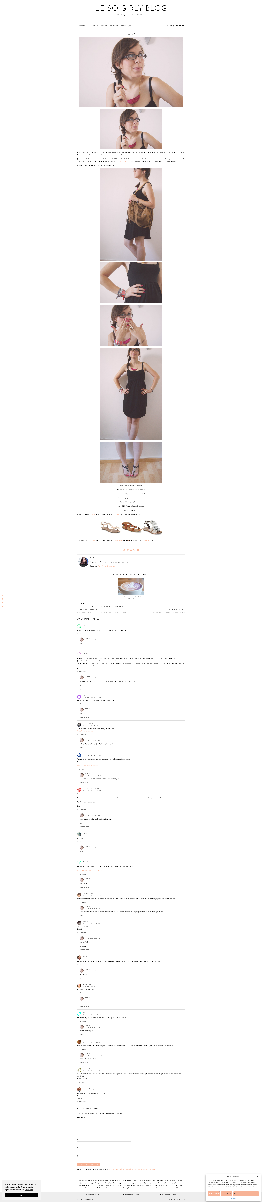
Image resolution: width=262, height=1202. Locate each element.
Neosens (146, 540)
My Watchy (141, 498)
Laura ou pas (88, 723)
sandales (117, 514)
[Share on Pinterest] (84, 603)
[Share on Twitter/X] (81, 603)
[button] (258, 1176)
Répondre (83, 634)
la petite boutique (106, 606)
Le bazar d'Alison (89, 754)
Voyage (104, 26)
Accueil (82, 22)
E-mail (79, 1148)
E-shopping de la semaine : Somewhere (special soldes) (101, 611)
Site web (79, 1156)
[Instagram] (171, 26)
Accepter (214, 1194)
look (116, 606)
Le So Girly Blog (131, 9)
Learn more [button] (29, 1190)
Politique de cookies (232, 1198)
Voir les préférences (246, 1194)
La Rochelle (175, 22)
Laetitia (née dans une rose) (93, 788)
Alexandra (87, 984)
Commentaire (82, 1117)
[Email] (180, 26)
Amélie (87, 638)
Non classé (137, 31)
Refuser (226, 1194)
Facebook (132, 1195)
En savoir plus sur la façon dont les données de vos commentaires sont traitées (132, 1169)
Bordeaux (83, 26)
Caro (85, 833)
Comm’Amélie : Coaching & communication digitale (145, 22)
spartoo (122, 606)
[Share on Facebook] (78, 603)
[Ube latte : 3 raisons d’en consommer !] (131, 586)
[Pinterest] (174, 26)
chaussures (92, 514)
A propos (92, 22)
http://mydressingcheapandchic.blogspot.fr (90, 870)
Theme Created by (175, 1199)
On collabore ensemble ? (110, 22)
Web (99, 566)
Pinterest (168, 1195)
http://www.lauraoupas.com (86, 731)
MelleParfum (88, 893)
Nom (79, 1140)
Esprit (93, 540)
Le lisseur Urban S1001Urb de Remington (167, 611)
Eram (92, 606)
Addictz (86, 861)
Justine (85, 1040)
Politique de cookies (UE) (120, 26)
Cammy (85, 653)
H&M (96, 606)
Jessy (85, 625)
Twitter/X (105, 566)
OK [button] (21, 1195)
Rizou (85, 1012)
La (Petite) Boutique (124, 161)
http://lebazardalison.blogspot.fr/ (87, 765)
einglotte (86, 1088)
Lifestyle (94, 26)
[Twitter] (168, 26)
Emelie (85, 921)
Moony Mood (117, 540)
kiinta (85, 956)
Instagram (112, 566)
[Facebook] (177, 26)
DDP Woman (84, 606)
